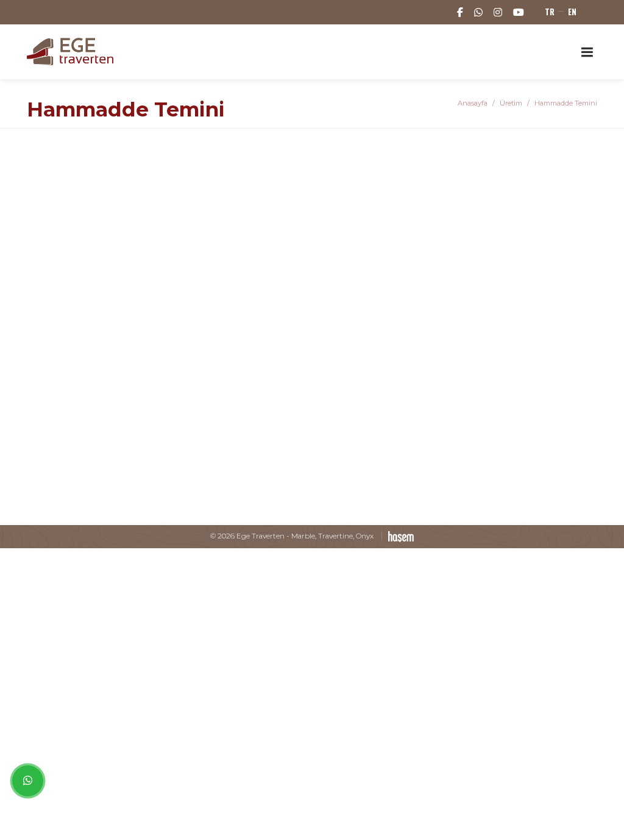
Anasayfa (473, 103)
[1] (586, 51)
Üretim (511, 103)
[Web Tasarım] (397, 535)
